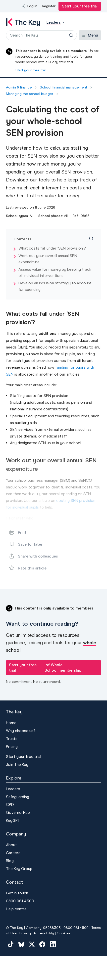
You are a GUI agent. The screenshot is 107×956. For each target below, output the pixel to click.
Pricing (12, 746)
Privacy (25, 933)
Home (11, 722)
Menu (93, 35)
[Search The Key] (70, 35)
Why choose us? (21, 730)
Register (48, 6)
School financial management (63, 87)
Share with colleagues (38, 556)
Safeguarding (17, 796)
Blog (10, 860)
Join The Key (17, 764)
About (11, 844)
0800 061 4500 (20, 901)
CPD (10, 804)
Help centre (16, 909)
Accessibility (44, 933)
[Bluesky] (21, 944)
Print (22, 532)
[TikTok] (10, 944)
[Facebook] (42, 944)
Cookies (63, 933)
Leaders (13, 788)
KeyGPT (13, 820)
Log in (32, 6)
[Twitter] (32, 944)
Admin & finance (19, 87)
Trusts (11, 738)
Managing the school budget (29, 94)
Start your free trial (80, 6)
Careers (13, 852)
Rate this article (32, 568)
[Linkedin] (53, 944)
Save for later (30, 544)
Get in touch (17, 893)
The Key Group (19, 868)
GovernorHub (18, 812)
